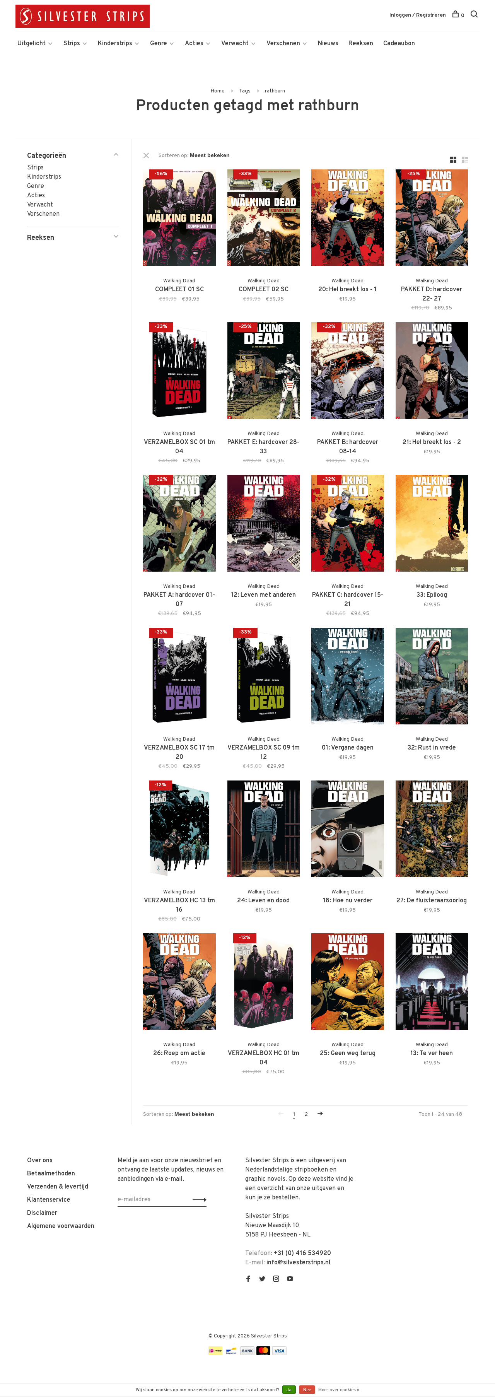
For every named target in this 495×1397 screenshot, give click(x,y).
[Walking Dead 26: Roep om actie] (179, 983)
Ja (289, 1390)
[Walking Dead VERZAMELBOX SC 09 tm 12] (263, 678)
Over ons (40, 1161)
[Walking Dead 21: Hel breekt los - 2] (432, 372)
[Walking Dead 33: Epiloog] (432, 525)
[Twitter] (262, 1280)
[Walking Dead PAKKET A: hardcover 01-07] (179, 525)
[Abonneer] (197, 1199)
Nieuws (328, 44)
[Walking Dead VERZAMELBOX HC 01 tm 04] (263, 983)
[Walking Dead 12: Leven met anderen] (263, 525)
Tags (245, 91)
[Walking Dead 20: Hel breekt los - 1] (347, 219)
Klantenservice (48, 1200)
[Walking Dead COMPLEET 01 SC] (179, 219)
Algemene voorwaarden (60, 1226)
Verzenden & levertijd (57, 1187)
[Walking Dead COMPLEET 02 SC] (263, 219)
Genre (158, 44)
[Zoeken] (475, 15)
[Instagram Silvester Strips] (276, 1280)
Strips (71, 44)
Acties (194, 44)
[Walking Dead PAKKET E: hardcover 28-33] (263, 372)
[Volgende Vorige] (320, 1114)
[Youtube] (290, 1280)
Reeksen (360, 44)
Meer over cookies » (338, 1390)
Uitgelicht (31, 44)
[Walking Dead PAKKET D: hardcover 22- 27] (432, 219)
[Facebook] (248, 1280)
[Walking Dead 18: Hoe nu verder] (347, 830)
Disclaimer (42, 1213)
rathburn (275, 91)
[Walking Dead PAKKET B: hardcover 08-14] (347, 372)
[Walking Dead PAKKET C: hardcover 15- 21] (347, 525)
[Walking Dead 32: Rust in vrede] (432, 678)
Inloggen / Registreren (417, 15)
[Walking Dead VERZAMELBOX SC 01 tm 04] (179, 372)
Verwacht (235, 44)
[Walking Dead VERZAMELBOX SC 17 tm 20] (179, 678)
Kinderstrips (115, 44)
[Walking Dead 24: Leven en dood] (263, 830)
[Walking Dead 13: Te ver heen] (432, 983)
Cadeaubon (399, 44)
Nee (307, 1390)
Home (217, 91)
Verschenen (283, 44)
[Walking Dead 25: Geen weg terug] (347, 983)
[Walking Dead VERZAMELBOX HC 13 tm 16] (179, 830)
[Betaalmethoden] (215, 1354)
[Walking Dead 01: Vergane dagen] (347, 678)
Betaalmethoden (51, 1174)
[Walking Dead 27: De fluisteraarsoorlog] (432, 830)
